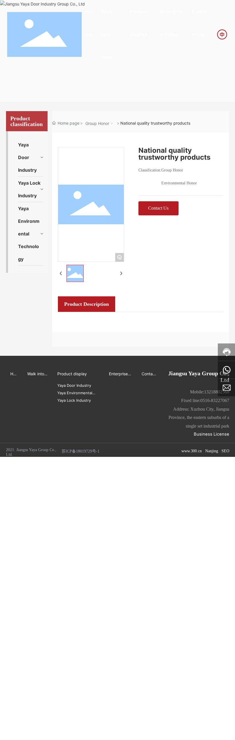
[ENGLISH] (222, 34)
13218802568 (216, 391)
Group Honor (97, 123)
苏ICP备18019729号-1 (80, 451)
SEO (225, 451)
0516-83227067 (214, 400)
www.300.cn (191, 451)
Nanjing (211, 451)
